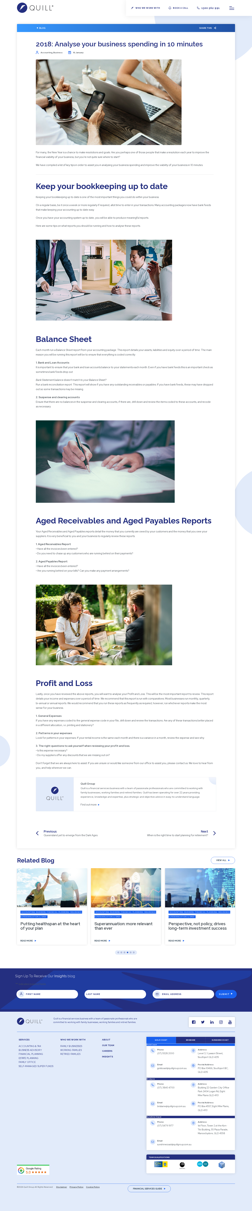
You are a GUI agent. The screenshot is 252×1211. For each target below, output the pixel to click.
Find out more (89, 804)
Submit (224, 994)
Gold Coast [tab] (161, 1040)
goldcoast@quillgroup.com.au (172, 1068)
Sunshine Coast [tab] (220, 1040)
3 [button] (124, 952)
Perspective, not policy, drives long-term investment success (198, 926)
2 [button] (121, 952)
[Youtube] (230, 1022)
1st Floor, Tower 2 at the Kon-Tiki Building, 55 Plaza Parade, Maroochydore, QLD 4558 (213, 1129)
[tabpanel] (191, 1062)
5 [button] (130, 952)
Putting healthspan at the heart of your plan (50, 926)
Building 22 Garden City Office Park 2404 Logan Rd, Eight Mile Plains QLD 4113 (213, 1091)
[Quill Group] (35, 12)
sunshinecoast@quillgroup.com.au (174, 1144)
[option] (52, 909)
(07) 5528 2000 (165, 1053)
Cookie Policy (93, 1187)
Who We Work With (73, 1039)
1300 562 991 (210, 8)
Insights (107, 1056)
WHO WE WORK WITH (147, 8)
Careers (107, 1051)
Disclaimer (61, 1187)
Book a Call (180, 8)
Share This (205, 28)
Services (24, 1039)
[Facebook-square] (194, 1022)
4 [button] (127, 952)
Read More (26, 940)
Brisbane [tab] (190, 1040)
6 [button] (133, 952)
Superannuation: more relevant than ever (123, 926)
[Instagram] (221, 1022)
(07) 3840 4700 (166, 1087)
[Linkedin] (212, 1022)
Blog (42, 28)
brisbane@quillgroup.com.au (171, 1106)
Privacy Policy (76, 1187)
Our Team (108, 1045)
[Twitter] (203, 1022)
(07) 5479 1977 (165, 1125)
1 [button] (118, 952)
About (106, 1039)
